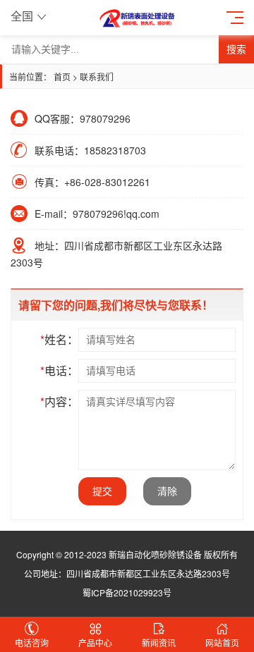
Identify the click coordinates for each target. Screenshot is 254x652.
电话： (59, 370)
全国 (22, 16)
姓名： (59, 339)
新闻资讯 (159, 642)
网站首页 (222, 642)
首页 (62, 76)
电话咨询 (32, 642)
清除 (167, 491)
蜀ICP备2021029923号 (127, 592)
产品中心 (95, 642)
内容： (59, 401)
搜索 (236, 49)
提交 (102, 491)
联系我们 (97, 76)
